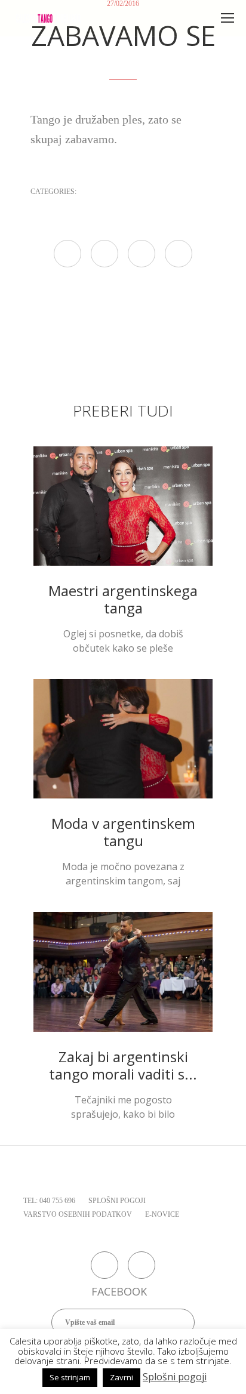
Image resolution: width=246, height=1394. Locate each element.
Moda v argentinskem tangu (123, 831)
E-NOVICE (162, 1214)
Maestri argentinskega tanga (123, 599)
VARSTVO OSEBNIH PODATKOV (77, 1214)
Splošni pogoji (175, 1376)
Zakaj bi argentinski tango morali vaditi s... (123, 1065)
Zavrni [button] (121, 1377)
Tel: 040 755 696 (49, 1200)
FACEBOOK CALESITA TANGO (104, 1265)
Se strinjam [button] (70, 1377)
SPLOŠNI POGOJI (117, 1200)
